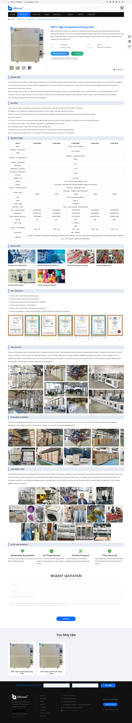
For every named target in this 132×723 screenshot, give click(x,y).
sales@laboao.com (32, 2)
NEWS (47, 14)
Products (43, 698)
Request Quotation (59, 53)
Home (42, 695)
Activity (43, 710)
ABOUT (80, 14)
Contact (43, 707)
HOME (12, 14)
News (42, 701)
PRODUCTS (24, 14)
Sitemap (43, 716)
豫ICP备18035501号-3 (19, 717)
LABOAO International (70, 710)
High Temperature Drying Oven (49, 19)
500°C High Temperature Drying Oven (51, 673)
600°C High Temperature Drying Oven (22, 673)
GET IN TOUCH (110, 704)
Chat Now (77, 53)
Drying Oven (31, 19)
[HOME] (15, 8)
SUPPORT (58, 14)
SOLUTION (36, 14)
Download (118, 70)
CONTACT (91, 14)
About (42, 704)
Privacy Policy (45, 713)
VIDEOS (70, 14)
